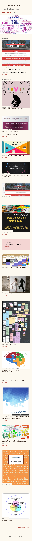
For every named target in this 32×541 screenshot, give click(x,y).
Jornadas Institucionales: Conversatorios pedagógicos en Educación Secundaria (12, 133)
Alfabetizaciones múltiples (11, 486)
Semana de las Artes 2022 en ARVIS (12, 109)
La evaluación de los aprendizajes (13, 380)
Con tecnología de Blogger (17, 536)
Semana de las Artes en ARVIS (11, 69)
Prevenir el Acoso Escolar (10, 344)
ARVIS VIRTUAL (6, 232)
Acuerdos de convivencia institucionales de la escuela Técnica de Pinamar (15, 442)
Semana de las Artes (8, 198)
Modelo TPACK (7, 520)
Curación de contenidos (13, 244)
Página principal (7, 12)
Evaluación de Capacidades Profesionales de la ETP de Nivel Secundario (15, 417)
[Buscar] (29, 2)
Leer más (27, 74)
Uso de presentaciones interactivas (14, 155)
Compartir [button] (4, 74)
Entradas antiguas (24, 527)
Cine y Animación (7, 294)
